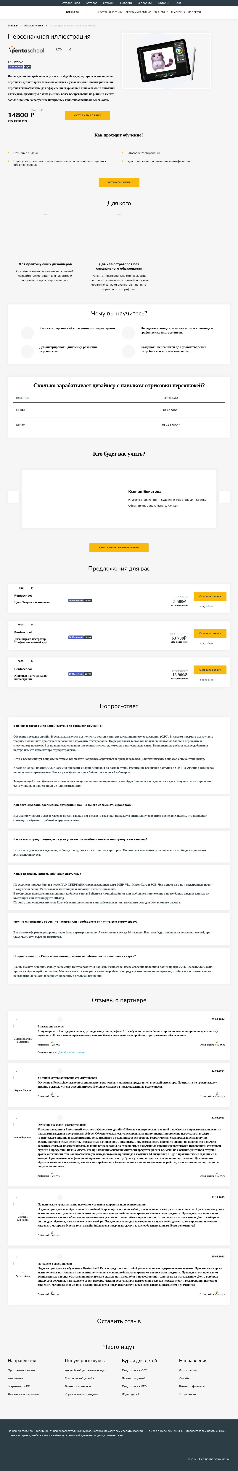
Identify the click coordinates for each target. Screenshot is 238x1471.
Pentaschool (23, 596)
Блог (178, 3)
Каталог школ (70, 3)
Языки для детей (133, 1378)
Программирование (138, 12)
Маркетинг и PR (19, 1386)
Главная (13, 25)
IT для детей (130, 1394)
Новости (126, 3)
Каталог (91, 3)
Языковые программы (23, 1394)
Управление (187, 1394)
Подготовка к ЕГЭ (134, 1386)
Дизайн (184, 1378)
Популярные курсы (85, 1361)
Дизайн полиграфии (72, 1052)
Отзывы (108, 3)
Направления (22, 1361)
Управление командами (81, 1394)
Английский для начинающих (85, 1370)
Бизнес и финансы (78, 1386)
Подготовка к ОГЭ (134, 1370)
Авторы (163, 3)
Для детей (194, 12)
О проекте (145, 3)
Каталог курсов (33, 25)
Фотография (188, 1370)
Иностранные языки (110, 12)
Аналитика (178, 12)
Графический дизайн (79, 1378)
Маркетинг (161, 12)
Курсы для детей (139, 1361)
